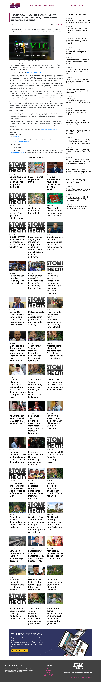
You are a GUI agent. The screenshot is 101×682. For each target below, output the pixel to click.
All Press (45, 5)
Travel (73, 674)
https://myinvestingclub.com (34, 72)
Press (48, 668)
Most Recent (38, 5)
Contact (51, 5)
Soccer (83, 674)
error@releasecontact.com (16, 152)
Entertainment (79, 672)
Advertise (48, 670)
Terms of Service (48, 674)
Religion (78, 674)
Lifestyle (66, 672)
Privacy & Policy (48, 676)
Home (31, 5)
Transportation (87, 672)
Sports (72, 672)
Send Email (16, 136)
